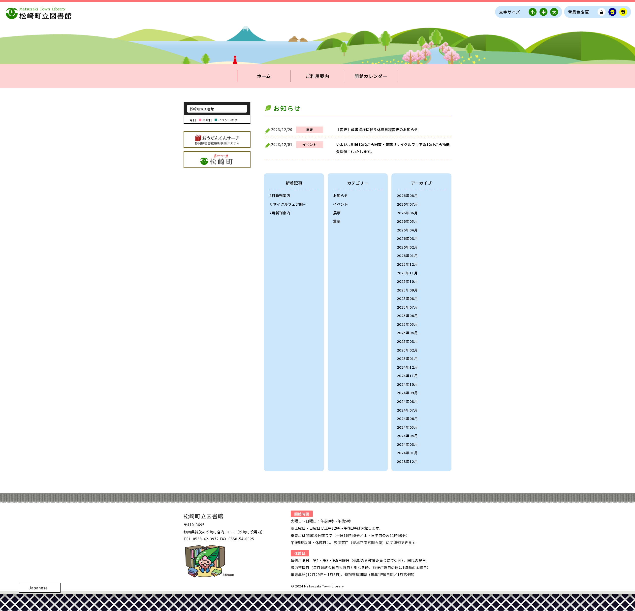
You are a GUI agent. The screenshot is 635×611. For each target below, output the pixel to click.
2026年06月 (407, 212)
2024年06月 (407, 418)
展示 (337, 212)
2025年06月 (407, 315)
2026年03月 (407, 238)
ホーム (264, 76)
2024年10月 (407, 384)
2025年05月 (407, 324)
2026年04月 (407, 229)
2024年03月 (407, 444)
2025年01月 (407, 358)
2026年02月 (407, 247)
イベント (340, 204)
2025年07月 (407, 307)
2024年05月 (407, 427)
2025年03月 (407, 341)
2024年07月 (407, 410)
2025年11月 (407, 272)
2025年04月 (407, 332)
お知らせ (340, 195)
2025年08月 (407, 298)
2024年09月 (407, 392)
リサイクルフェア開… (288, 204)
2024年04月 (407, 435)
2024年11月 (407, 375)
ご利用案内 (317, 76)
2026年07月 (407, 204)
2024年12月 (407, 367)
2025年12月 (407, 264)
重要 (337, 221)
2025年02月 (407, 350)
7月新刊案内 (279, 212)
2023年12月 (407, 461)
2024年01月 (407, 452)
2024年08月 (407, 401)
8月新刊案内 (279, 195)
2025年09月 (407, 289)
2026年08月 (407, 195)
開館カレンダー (370, 76)
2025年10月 (407, 281)
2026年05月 (407, 221)
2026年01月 (407, 255)
